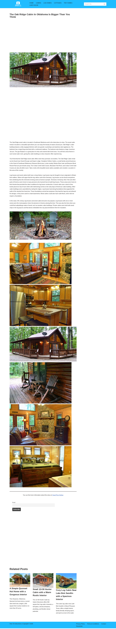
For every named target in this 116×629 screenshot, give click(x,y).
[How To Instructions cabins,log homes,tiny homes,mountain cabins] (18, 4)
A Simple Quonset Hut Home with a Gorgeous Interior (18, 591)
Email (13, 502)
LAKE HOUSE (33, 5)
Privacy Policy (80, 624)
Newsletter (79, 626)
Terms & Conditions (93, 624)
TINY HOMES (68, 3)
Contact (103, 624)
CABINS (38, 3)
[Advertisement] (43, 40)
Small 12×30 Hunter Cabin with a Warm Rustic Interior (42, 592)
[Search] (104, 4)
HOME (31, 3)
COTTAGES (57, 3)
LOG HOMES (47, 3)
